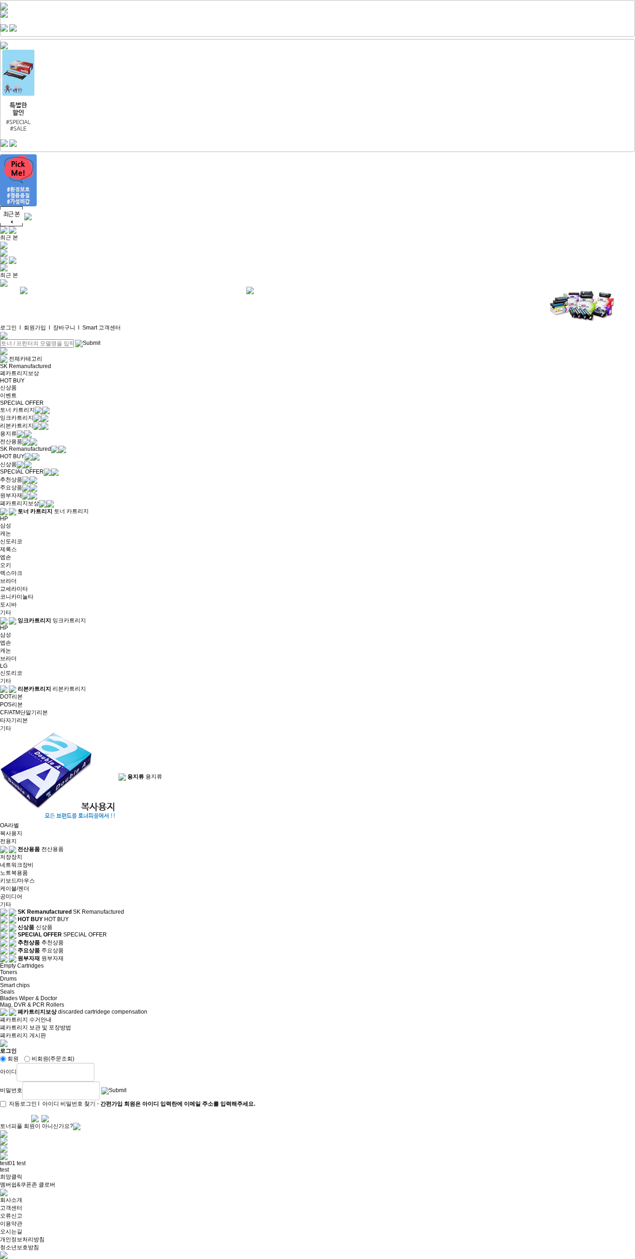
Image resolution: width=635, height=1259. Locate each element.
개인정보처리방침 (22, 1239)
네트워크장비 (16, 865)
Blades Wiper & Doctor (28, 998)
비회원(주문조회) (53, 1058)
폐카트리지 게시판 (23, 1035)
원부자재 (11, 495)
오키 (5, 565)
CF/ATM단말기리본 (24, 712)
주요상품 (11, 487)
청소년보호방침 (19, 1247)
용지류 (8, 433)
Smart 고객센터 (101, 327)
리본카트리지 (16, 425)
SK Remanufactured (25, 366)
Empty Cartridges (22, 965)
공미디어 (11, 896)
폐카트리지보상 (19, 373)
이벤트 (8, 395)
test (21, 1163)
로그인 (8, 327)
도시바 (8, 604)
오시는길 (11, 1231)
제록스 (8, 549)
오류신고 (11, 1216)
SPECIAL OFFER (22, 403)
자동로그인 (23, 1104)
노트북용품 (14, 873)
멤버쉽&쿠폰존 (18, 1184)
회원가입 (35, 327)
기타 (5, 612)
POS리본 (11, 704)
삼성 (5, 525)
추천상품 (11, 479)
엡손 (5, 557)
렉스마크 (11, 573)
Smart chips (15, 985)
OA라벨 (9, 825)
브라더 (8, 581)
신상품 (8, 387)
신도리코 (11, 541)
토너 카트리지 (17, 410)
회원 (13, 1058)
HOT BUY (12, 380)
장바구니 (64, 327)
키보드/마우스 (17, 880)
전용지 (8, 841)
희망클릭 (11, 1176)
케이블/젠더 (14, 888)
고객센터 (11, 1208)
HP (4, 518)
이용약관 (11, 1223)
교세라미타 (14, 589)
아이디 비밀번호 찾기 (68, 1104)
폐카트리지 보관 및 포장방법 (35, 1027)
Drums (8, 979)
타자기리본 (14, 720)
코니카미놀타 (16, 596)
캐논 (5, 533)
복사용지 (11, 833)
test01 (7, 1163)
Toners (8, 972)
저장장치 (11, 857)
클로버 (47, 1184)
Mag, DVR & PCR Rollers (32, 1005)
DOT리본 (11, 696)
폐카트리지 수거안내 (26, 1019)
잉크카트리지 (16, 418)
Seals (7, 992)
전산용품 (11, 441)
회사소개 (11, 1200)
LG (3, 666)
